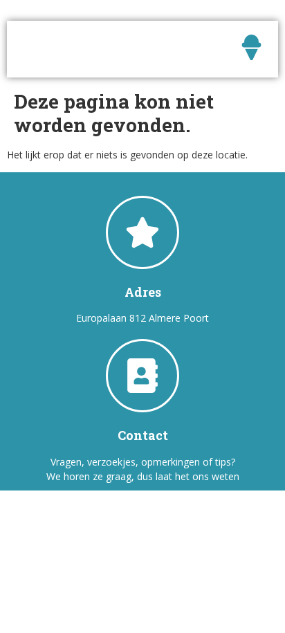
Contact (143, 435)
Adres (143, 292)
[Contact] (142, 375)
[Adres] (142, 232)
